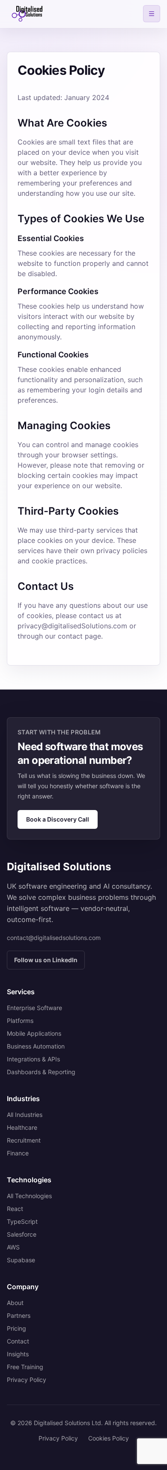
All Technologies (29, 1195)
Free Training (25, 1366)
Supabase (21, 1260)
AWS (13, 1247)
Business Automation (36, 1046)
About (15, 1302)
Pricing (16, 1328)
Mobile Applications (34, 1033)
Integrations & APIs (33, 1059)
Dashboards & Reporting (41, 1071)
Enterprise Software (34, 1007)
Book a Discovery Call (57, 819)
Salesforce (21, 1234)
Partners (18, 1315)
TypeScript (22, 1221)
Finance (18, 1153)
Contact (18, 1341)
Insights (18, 1354)
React (15, 1208)
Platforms (20, 1020)
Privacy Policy (26, 1379)
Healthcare (22, 1127)
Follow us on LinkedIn (46, 959)
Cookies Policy (108, 1438)
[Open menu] (151, 13)
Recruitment (24, 1140)
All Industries (24, 1114)
